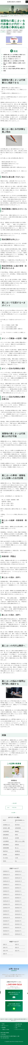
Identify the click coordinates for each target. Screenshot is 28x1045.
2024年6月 (5, 887)
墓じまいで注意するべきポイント (12, 58)
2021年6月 (17, 924)
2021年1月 (5, 934)
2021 (16, 950)
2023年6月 (17, 897)
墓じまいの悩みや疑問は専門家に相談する (14, 68)
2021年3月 (5, 930)
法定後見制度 (6, 831)
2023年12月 (17, 894)
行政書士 (9, 30)
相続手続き (5, 851)
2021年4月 (17, 927)
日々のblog (5, 857)
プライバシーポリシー (20, 1029)
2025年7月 (17, 874)
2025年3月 (5, 877)
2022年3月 (17, 910)
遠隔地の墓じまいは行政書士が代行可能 (13, 60)
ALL (16, 861)
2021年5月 (5, 927)
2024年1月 (5, 894)
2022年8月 (5, 904)
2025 (16, 944)
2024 (4, 947)
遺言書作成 (17, 851)
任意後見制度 (18, 827)
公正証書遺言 (6, 841)
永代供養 (16, 30)
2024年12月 (17, 877)
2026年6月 (5, 871)
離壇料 (4, 820)
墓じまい (9, 32)
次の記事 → (14, 812)
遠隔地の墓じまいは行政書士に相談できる (14, 54)
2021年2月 (17, 930)
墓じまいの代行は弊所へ (9, 66)
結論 (4, 70)
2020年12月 (17, 934)
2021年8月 (17, 920)
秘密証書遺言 (6, 844)
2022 (4, 950)
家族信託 (17, 831)
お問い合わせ (18, 1025)
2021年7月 (5, 924)
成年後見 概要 (6, 827)
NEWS (4, 861)
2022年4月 (5, 910)
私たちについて (5, 1025)
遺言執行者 (5, 837)
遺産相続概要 (6, 847)
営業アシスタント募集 (20, 841)
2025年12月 (17, 871)
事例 (21, 30)
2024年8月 (5, 884)
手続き (19, 32)
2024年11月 (5, 881)
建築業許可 (17, 854)
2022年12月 (5, 900)
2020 (4, 953)
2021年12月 (17, 914)
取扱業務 (4, 1027)
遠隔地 (8, 33)
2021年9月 (5, 920)
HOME (3, 1023)
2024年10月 (17, 881)
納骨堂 (16, 834)
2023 (16, 947)
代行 (15, 32)
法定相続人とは (6, 824)
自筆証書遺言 (6, 834)
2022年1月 (5, 914)
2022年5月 (17, 907)
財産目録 (17, 844)
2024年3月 (17, 891)
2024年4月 (5, 891)
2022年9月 (17, 900)
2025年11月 (5, 874)
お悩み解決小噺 (18, 1024)
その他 (16, 857)
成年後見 (5, 854)
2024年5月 (17, 887)
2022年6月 (5, 907)
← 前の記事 (14, 803)
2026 (4, 944)
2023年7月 (5, 897)
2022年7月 (17, 904)
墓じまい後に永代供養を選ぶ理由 (12, 56)
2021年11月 (5, 917)
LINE (16, 1027)
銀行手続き (17, 824)
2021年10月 (17, 917)
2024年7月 (17, 884)
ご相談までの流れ (5, 1029)
